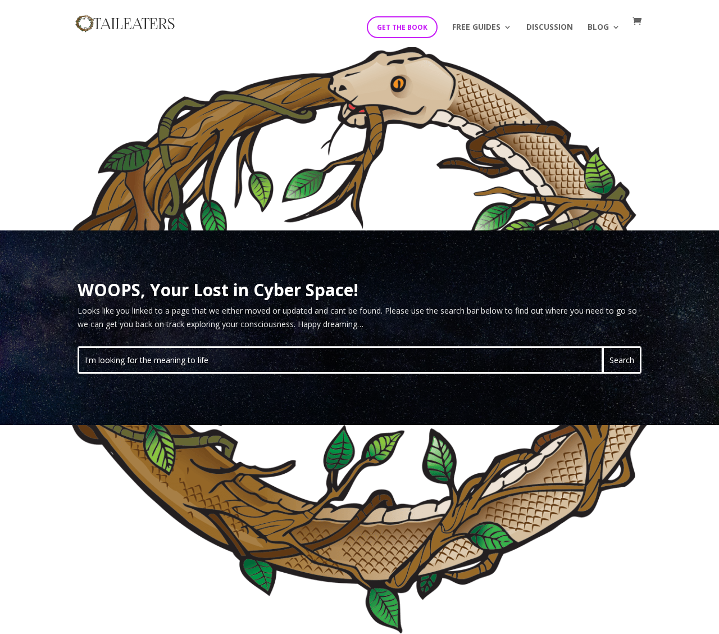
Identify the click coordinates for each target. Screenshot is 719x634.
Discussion (549, 27)
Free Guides (476, 27)
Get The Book (402, 27)
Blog (598, 27)
